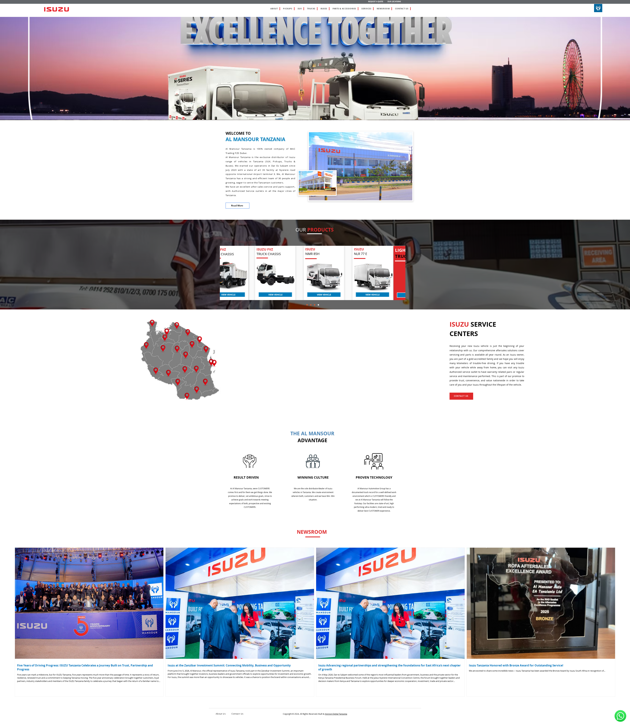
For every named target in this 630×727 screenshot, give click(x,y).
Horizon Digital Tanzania (336, 714)
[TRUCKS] (314, 305)
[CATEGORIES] (318, 305)
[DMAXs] (307, 305)
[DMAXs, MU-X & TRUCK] (310, 305)
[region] (240, 273)
